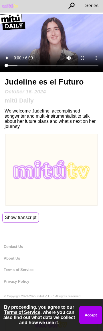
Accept (91, 315)
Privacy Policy (16, 281)
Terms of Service (18, 270)
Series (91, 5)
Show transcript (20, 217)
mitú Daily (19, 100)
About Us (12, 258)
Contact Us (13, 246)
